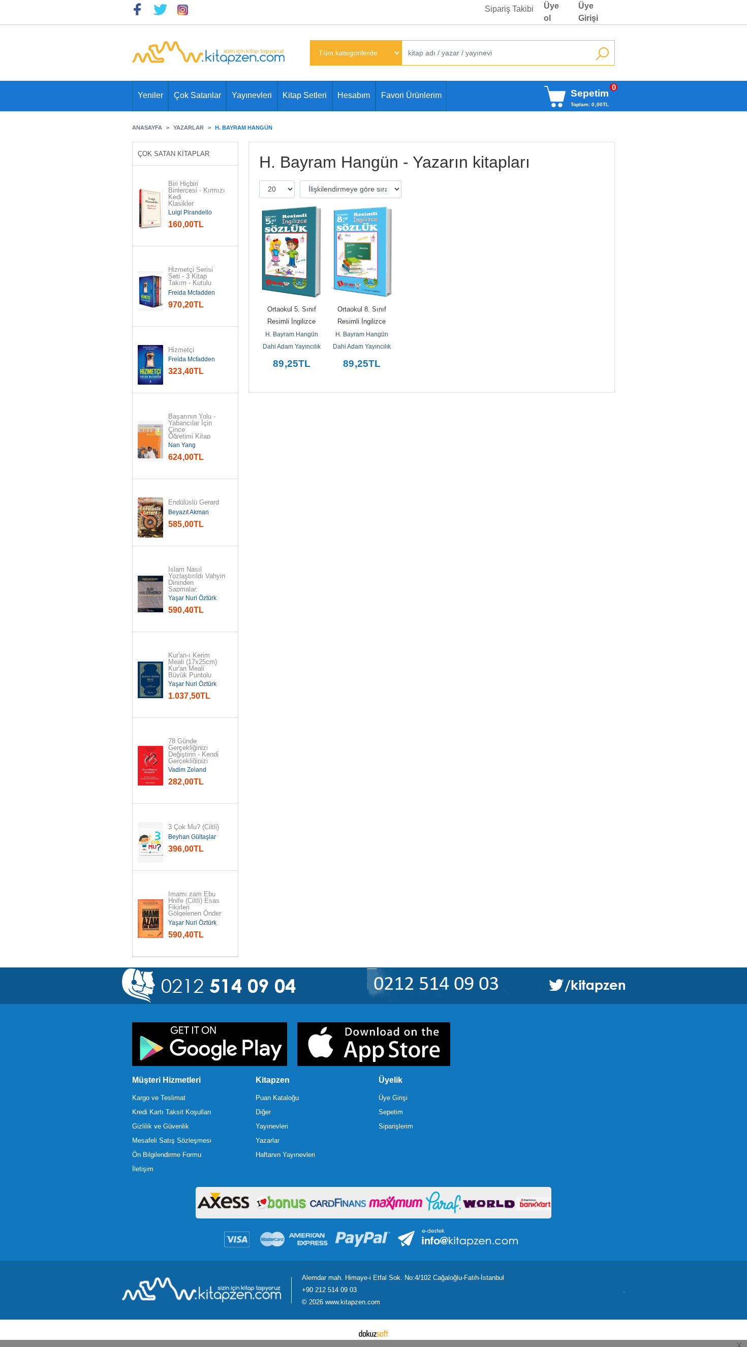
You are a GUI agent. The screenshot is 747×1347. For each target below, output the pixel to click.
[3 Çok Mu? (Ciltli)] (150, 842)
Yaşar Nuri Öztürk (192, 598)
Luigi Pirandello (190, 212)
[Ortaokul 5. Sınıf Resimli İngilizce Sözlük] (291, 252)
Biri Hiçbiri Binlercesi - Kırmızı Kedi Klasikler (196, 194)
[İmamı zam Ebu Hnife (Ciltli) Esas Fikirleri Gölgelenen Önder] (150, 918)
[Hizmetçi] (150, 364)
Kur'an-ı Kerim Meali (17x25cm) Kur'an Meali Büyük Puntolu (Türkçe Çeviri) (193, 668)
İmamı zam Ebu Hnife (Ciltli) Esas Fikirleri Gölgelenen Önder (195, 904)
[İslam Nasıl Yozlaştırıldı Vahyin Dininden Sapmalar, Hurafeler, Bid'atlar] (150, 594)
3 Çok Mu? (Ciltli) (193, 827)
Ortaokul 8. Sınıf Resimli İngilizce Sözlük (362, 321)
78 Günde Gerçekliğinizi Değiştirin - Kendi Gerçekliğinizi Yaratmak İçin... (193, 754)
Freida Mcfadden (191, 292)
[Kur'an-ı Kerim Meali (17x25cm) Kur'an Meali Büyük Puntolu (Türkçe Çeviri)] (150, 680)
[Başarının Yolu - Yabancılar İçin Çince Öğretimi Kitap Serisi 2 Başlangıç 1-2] (150, 441)
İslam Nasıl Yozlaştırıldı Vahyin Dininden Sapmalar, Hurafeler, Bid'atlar (196, 583)
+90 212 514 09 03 (329, 1290)
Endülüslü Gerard (193, 502)
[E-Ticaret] (373, 1333)
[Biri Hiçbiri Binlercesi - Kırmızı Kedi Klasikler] (150, 208)
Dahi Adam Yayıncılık (292, 346)
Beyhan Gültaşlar (192, 836)
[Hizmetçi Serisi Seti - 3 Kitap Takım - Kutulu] (150, 291)
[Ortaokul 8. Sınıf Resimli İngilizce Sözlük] (361, 252)
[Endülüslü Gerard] (150, 517)
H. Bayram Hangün (291, 334)
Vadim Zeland (187, 769)
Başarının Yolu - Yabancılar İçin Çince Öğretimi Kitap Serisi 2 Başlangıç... (192, 433)
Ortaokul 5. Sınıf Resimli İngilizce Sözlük (292, 321)
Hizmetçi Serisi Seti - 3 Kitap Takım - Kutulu (191, 276)
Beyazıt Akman (188, 512)
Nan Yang (182, 445)
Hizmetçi (181, 350)
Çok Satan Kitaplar (173, 154)
